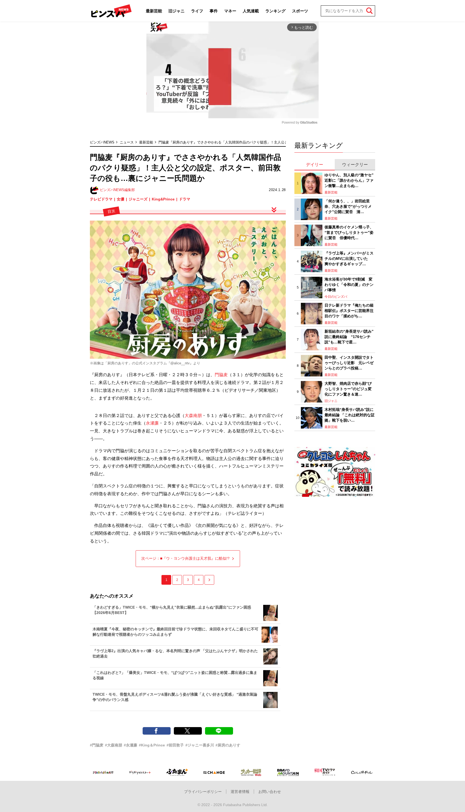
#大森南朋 (113, 745)
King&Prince (163, 199)
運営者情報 (240, 791)
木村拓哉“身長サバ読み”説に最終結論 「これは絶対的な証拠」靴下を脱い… (350, 414)
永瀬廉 (152, 423)
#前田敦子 (175, 745)
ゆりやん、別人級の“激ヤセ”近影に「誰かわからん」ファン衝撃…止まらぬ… (349, 180)
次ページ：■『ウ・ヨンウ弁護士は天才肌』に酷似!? (185, 558)
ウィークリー (355, 164)
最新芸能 (154, 11)
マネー (230, 11)
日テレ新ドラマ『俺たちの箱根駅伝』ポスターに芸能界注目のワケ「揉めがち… (349, 310)
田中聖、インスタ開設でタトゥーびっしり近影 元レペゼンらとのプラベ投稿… (349, 362)
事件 (214, 11)
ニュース (127, 142)
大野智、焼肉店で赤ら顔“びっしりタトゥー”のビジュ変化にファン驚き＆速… (348, 388)
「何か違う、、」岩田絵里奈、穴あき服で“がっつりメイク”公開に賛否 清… (348, 206)
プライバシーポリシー (203, 791)
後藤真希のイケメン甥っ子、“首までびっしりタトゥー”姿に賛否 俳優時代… (349, 232)
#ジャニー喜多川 (199, 745)
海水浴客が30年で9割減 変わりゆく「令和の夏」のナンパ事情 (349, 284)
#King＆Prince (152, 745)
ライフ (197, 11)
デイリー (314, 164)
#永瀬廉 (130, 745)
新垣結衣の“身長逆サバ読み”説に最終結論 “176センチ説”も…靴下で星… (349, 336)
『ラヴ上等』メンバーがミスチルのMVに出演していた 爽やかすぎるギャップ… (349, 258)
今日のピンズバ (336, 296)
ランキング (275, 11)
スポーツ (300, 11)
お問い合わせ (269, 791)
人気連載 (251, 11)
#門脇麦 (96, 745)
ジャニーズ (138, 199)
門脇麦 (221, 374)
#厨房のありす (228, 745)
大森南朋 (193, 415)
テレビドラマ (101, 199)
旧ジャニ (176, 11)
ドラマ (184, 199)
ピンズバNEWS (102, 142)
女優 (120, 199)
